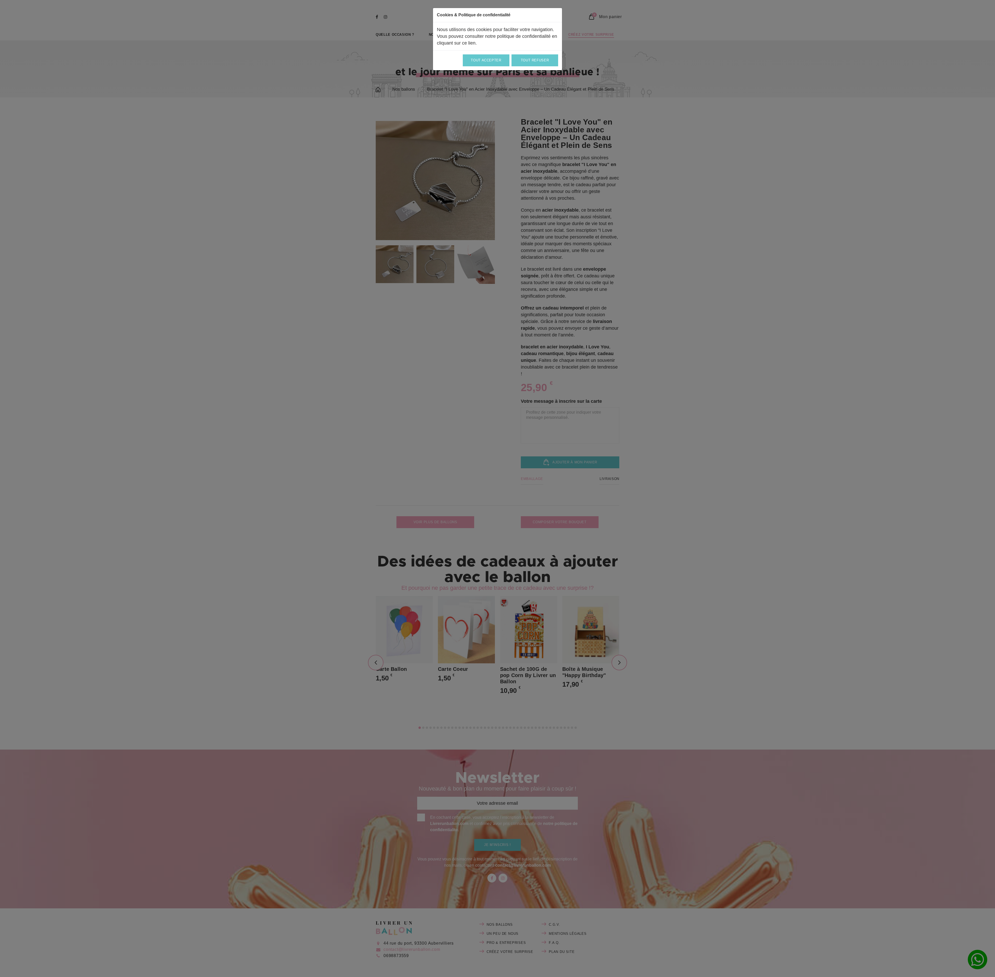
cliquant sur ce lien (456, 43)
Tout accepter (486, 60)
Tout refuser (535, 60)
